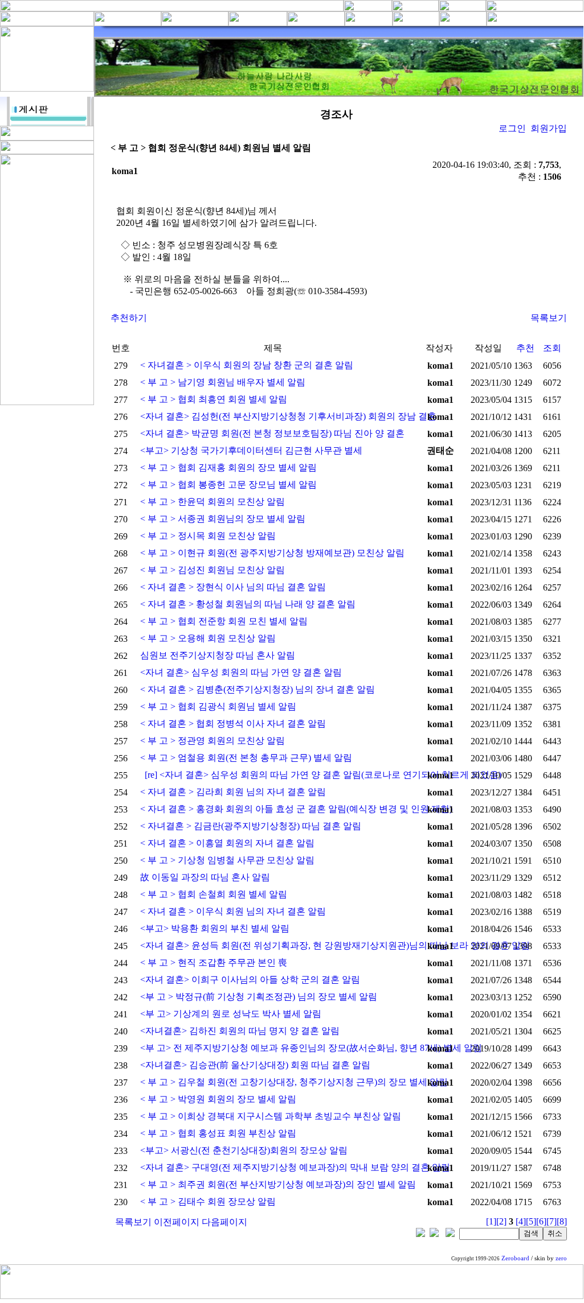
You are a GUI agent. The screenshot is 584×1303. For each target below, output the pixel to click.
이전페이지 (176, 1222)
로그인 (512, 128)
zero (561, 1258)
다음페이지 (224, 1222)
